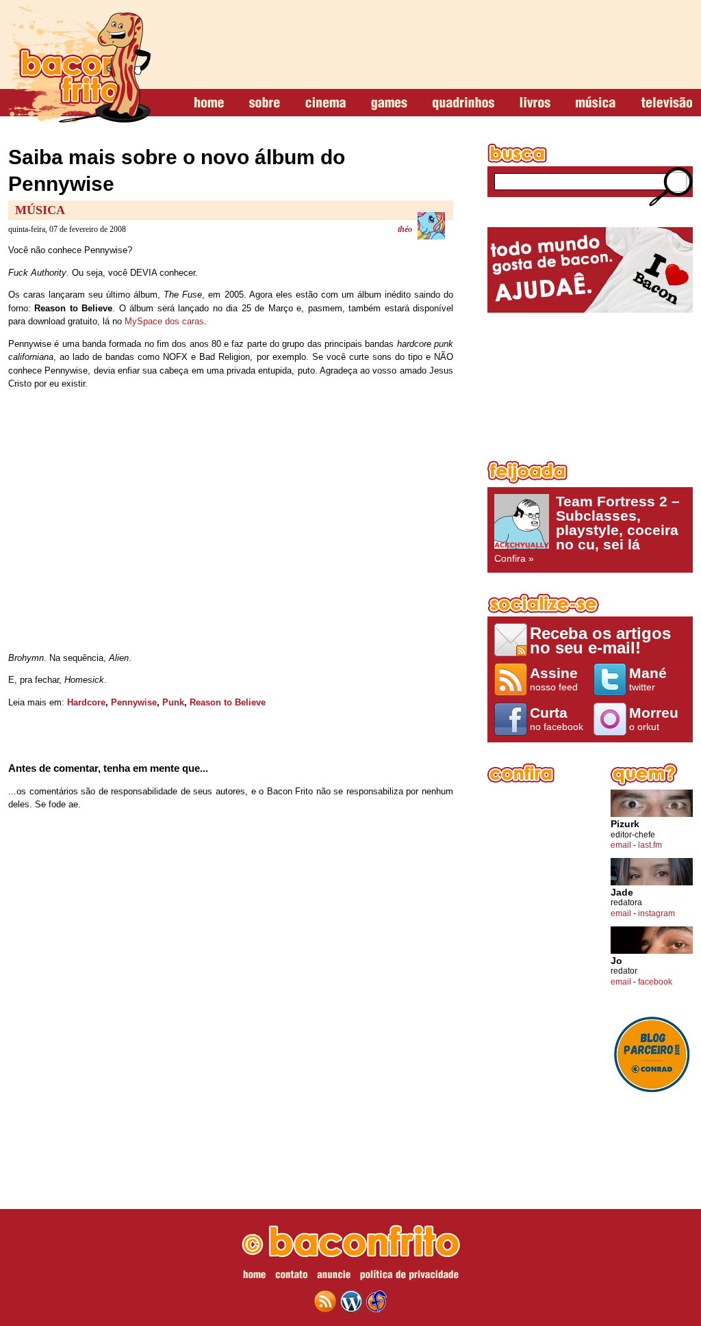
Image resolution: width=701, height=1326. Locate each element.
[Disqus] (230, 1002)
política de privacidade (409, 1277)
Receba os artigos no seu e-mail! (600, 640)
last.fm (650, 845)
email (621, 845)
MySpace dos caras (164, 321)
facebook (655, 982)
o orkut (653, 718)
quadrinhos (463, 103)
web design (376, 1301)
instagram (656, 913)
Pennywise (134, 702)
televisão (666, 103)
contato (291, 1277)
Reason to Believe (228, 702)
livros (535, 103)
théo (405, 229)
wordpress (351, 1301)
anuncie (333, 1277)
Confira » (587, 529)
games (389, 103)
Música (40, 210)
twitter (648, 678)
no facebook (556, 718)
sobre (264, 103)
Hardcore (86, 702)
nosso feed (554, 678)
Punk (173, 702)
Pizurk (625, 824)
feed (325, 1301)
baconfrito (79, 64)
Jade (622, 892)
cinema (325, 103)
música (595, 103)
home (209, 103)
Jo (616, 961)
